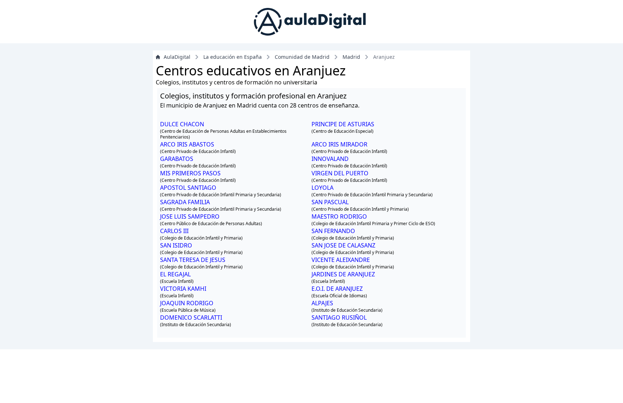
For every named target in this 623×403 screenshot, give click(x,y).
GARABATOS (176, 159)
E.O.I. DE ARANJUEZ (337, 289)
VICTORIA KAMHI (183, 289)
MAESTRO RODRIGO (339, 216)
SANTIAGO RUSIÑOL (339, 317)
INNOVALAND (330, 159)
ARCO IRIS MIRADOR (339, 144)
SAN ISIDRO (176, 245)
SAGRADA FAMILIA (185, 202)
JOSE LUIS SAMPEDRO (190, 216)
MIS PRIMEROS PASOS (190, 173)
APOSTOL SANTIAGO (188, 188)
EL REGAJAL (175, 274)
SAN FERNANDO (333, 231)
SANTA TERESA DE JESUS (192, 260)
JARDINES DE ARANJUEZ (343, 274)
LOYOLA (322, 188)
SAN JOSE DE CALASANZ (343, 245)
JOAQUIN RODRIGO (186, 303)
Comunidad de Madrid (302, 56)
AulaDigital (177, 56)
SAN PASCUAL (330, 202)
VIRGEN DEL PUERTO (340, 173)
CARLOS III (174, 231)
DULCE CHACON (182, 124)
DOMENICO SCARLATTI (191, 317)
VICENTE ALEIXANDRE (341, 260)
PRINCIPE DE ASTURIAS (343, 124)
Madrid (351, 56)
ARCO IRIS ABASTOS (187, 144)
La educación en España (232, 56)
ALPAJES (322, 303)
